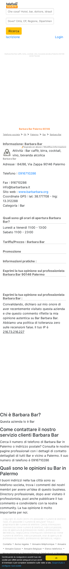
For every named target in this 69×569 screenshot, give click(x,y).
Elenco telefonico (53, 548)
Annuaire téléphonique (43, 544)
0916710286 (27, 173)
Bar (44, 134)
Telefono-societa (11, 134)
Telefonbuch (47, 553)
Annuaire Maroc (30, 553)
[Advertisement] (34, 93)
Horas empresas (11, 553)
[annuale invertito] (7, 152)
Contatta (7, 544)
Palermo (34, 134)
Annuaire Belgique (33, 548)
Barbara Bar (55, 134)
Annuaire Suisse (13, 548)
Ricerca (13, 31)
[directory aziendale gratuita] (12, 5)
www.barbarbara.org (33, 192)
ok (56, 557)
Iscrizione (13, 37)
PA (25, 134)
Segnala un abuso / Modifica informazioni (44, 147)
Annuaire (62, 544)
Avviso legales (22, 544)
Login (59, 37)
